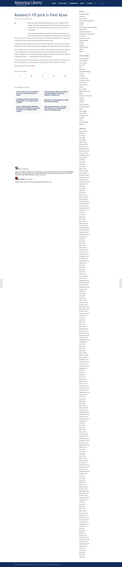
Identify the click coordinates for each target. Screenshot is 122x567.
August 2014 (83, 447)
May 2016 (82, 401)
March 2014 (82, 458)
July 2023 (82, 212)
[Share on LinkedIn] (53, 76)
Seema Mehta (28, 19)
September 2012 (84, 498)
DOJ (80, 67)
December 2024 (84, 175)
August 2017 (83, 368)
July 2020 (82, 291)
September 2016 (84, 392)
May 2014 (82, 454)
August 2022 (83, 236)
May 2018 (82, 348)
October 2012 (83, 495)
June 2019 (82, 320)
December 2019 (84, 307)
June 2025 (82, 162)
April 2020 (82, 298)
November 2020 (84, 283)
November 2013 (84, 467)
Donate (81, 23)
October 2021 (83, 258)
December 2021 (84, 254)
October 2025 (83, 153)
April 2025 (82, 166)
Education (82, 69)
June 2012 (82, 504)
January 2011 (83, 535)
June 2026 (82, 136)
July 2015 (82, 423)
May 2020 (82, 296)
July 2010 (82, 548)
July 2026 (82, 133)
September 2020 (84, 287)
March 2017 (82, 379)
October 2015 (83, 416)
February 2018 (83, 355)
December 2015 (84, 412)
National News (83, 40)
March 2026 (82, 142)
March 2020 (82, 300)
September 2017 (84, 366)
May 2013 (82, 480)
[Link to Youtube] (101, 3)
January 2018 (83, 357)
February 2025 (83, 171)
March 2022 (82, 248)
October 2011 (83, 522)
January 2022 (83, 252)
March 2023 (82, 221)
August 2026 (83, 131)
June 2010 (82, 550)
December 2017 (84, 359)
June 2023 (82, 215)
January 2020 (83, 305)
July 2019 (82, 318)
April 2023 (82, 219)
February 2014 (83, 460)
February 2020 (83, 302)
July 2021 (82, 265)
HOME (81, 25)
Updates (81, 118)
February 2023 (83, 223)
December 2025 (84, 149)
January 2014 (83, 463)
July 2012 (82, 502)
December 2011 (84, 517)
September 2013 (84, 471)
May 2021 (82, 269)
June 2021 (82, 267)
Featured (82, 76)
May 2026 (82, 138)
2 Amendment (83, 61)
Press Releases (83, 104)
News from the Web (85, 96)
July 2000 (82, 557)
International (83, 85)
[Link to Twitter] (103, 3)
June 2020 (82, 294)
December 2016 (84, 386)
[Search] (95, 3)
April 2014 (82, 456)
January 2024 (83, 199)
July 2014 (82, 449)
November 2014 (84, 441)
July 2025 (82, 160)
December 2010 (84, 537)
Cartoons (82, 65)
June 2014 (82, 452)
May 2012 (82, 506)
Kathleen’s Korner (84, 38)
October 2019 (83, 311)
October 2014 (83, 443)
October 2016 (83, 390)
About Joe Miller (84, 14)
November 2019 (84, 309)
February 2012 (83, 513)
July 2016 (82, 397)
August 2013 (83, 473)
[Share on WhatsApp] (42, 76)
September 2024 (84, 182)
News (81, 93)
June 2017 (82, 373)
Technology (83, 111)
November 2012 (84, 493)
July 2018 (82, 344)
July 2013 (82, 476)
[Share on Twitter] (31, 76)
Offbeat (81, 43)
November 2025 (84, 151)
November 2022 (84, 230)
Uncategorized (83, 115)
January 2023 (83, 225)
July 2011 (82, 528)
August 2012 (83, 500)
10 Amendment (84, 58)
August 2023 (83, 210)
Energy (81, 74)
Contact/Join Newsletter (86, 21)
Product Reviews (84, 107)
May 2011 (82, 533)
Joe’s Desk (82, 36)
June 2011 (82, 531)
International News (85, 32)
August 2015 (83, 421)
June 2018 (82, 346)
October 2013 (83, 469)
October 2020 (83, 285)
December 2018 (84, 333)
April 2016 (82, 403)
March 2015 (82, 432)
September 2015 (84, 419)
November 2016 (84, 388)
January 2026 (83, 147)
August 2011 (83, 526)
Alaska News (83, 18)
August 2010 (83, 546)
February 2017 (83, 381)
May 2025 (82, 164)
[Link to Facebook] (106, 3)
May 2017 (82, 375)
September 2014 (84, 445)
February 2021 (83, 276)
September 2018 (84, 340)
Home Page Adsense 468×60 (88, 27)
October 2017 (83, 364)
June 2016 (82, 399)
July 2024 (82, 186)
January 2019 (83, 331)
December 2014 (84, 438)
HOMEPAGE (82, 29)
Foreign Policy (83, 78)
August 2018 (83, 342)
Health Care (83, 83)
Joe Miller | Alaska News (86, 34)
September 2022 (84, 234)
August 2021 (83, 263)
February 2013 (83, 487)
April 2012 (82, 509)
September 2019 (84, 313)
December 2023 (84, 201)
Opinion (81, 45)
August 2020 (83, 289)
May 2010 (82, 553)
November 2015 (84, 414)
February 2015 (83, 434)
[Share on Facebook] (20, 76)
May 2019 (82, 322)
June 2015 (82, 425)
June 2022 (82, 241)
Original (81, 100)
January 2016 (83, 410)
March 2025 (82, 168)
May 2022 (82, 243)
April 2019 (82, 324)
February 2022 (83, 250)
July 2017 (82, 370)
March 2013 (82, 484)
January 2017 (83, 384)
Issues (81, 87)
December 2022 (84, 228)
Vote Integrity (83, 122)
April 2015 (82, 430)
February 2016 (83, 408)
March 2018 (82, 353)
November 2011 (84, 520)
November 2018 (84, 335)
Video (81, 120)
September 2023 (84, 208)
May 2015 (82, 427)
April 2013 (82, 482)
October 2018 (83, 337)
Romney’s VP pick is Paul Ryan (41, 15)
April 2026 (82, 140)
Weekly (81, 124)
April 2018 (82, 351)
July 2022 (82, 239)
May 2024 (82, 190)
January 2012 (83, 515)
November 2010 (84, 539)
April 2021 (82, 272)
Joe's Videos (83, 89)
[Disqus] (45, 141)
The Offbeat (83, 113)
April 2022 (82, 245)
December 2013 (84, 465)
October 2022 (83, 232)
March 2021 (82, 274)
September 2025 (84, 155)
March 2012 (82, 511)
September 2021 (84, 261)
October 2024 (83, 179)
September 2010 (84, 544)
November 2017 (84, 362)
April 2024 (82, 193)
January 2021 (83, 278)
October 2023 (83, 206)
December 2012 (84, 491)
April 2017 (82, 377)
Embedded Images (85, 71)
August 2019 (83, 315)
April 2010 (82, 555)
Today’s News (83, 47)
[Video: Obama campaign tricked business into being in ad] (1, 283)
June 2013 (82, 478)
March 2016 (82, 406)
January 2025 (83, 173)
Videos (81, 49)
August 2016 (83, 395)
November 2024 (84, 177)
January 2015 (83, 436)
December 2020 (84, 280)
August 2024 (83, 184)
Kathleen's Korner (84, 91)
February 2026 (83, 144)
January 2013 (83, 489)
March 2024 (82, 195)
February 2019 (83, 329)
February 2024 (83, 197)
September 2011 (84, 524)
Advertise (82, 16)
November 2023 (84, 204)
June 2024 (82, 188)
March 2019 (82, 326)
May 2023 (82, 217)
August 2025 (83, 157)
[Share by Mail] (65, 76)
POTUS (81, 102)
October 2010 (83, 542)
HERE (33, 66)
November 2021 (84, 256)
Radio (81, 109)
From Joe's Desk (84, 80)
